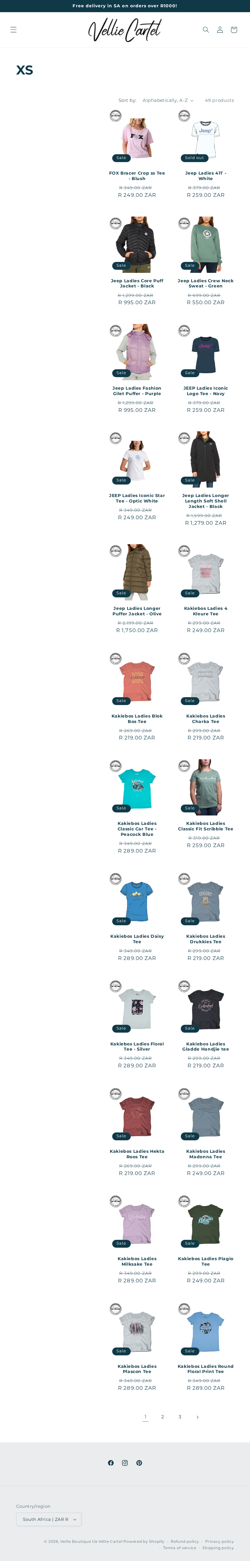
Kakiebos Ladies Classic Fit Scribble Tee (205, 826)
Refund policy (185, 1541)
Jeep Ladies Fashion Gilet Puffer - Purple (137, 391)
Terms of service (179, 1548)
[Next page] (197, 1417)
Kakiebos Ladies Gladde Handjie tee (205, 1046)
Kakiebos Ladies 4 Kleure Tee (206, 611)
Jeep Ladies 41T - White (206, 176)
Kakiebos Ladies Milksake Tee (137, 1261)
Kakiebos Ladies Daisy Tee (137, 939)
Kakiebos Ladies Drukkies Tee (205, 939)
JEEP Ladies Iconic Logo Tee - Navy (206, 391)
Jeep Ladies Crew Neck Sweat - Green (206, 283)
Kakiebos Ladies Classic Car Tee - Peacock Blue (137, 829)
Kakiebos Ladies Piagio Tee (206, 1261)
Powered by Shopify (143, 1541)
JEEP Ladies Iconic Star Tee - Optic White (137, 498)
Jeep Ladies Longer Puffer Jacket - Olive (137, 611)
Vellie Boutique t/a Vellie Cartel (91, 1541)
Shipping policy (218, 1548)
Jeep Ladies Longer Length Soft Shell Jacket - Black (205, 501)
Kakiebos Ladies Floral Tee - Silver (137, 1046)
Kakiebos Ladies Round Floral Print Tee (206, 1369)
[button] (13, 30)
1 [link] (146, 1417)
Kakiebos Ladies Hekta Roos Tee (137, 1154)
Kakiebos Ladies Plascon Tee (137, 1369)
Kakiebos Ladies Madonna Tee (205, 1154)
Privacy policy (219, 1541)
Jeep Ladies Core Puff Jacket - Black (137, 283)
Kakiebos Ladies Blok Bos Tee (137, 719)
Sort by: (127, 100)
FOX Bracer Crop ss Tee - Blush (137, 176)
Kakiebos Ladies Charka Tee (205, 719)
